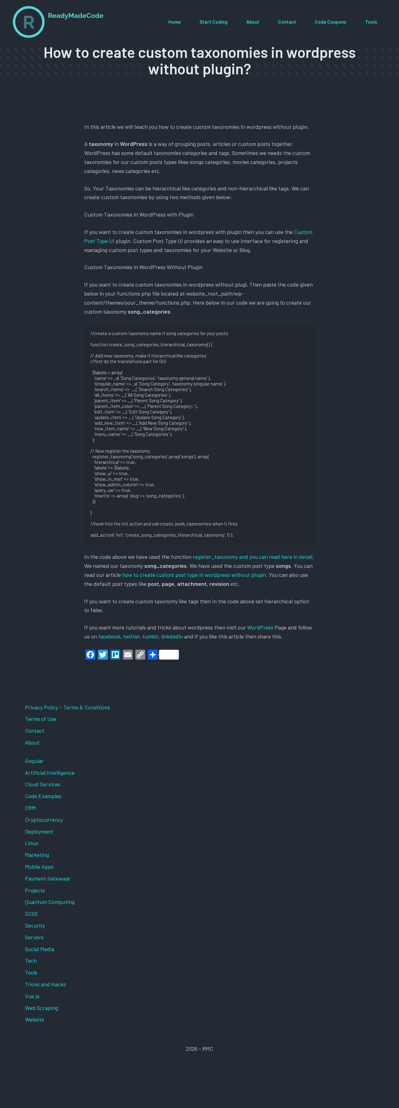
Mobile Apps (39, 866)
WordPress (261, 627)
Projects (35, 890)
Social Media (39, 949)
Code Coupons (330, 22)
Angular (34, 760)
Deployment (39, 831)
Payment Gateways (47, 878)
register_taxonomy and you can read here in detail (252, 556)
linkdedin (172, 636)
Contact (287, 22)
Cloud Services (42, 784)
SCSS (31, 913)
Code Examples (43, 795)
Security (35, 925)
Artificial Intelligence (50, 772)
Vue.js (32, 996)
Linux (31, 842)
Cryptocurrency (44, 819)
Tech (31, 960)
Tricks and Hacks (45, 984)
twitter (131, 636)
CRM (30, 807)
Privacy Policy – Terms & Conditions (67, 707)
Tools (371, 22)
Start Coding (214, 22)
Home (174, 22)
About (252, 22)
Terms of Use (40, 718)
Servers (34, 937)
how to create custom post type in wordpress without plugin (194, 574)
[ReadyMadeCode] (58, 21)
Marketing (37, 854)
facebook (109, 636)
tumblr (150, 636)
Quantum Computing (50, 901)
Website (34, 1019)
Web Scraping (41, 1007)
